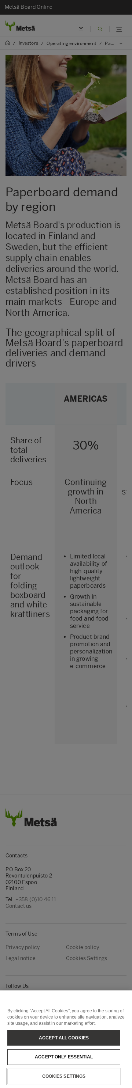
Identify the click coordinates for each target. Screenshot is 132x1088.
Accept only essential (64, 1056)
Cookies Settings (64, 1076)
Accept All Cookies (64, 1037)
